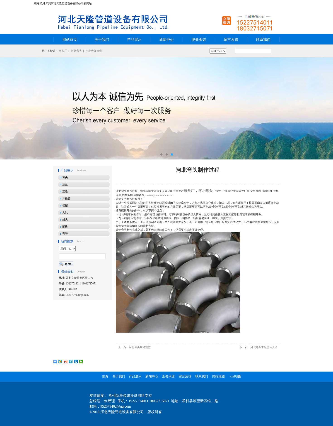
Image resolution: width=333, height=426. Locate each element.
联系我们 (263, 40)
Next (325, 108)
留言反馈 (231, 40)
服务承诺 (198, 40)
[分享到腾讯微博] (71, 361)
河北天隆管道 (94, 50)
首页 (105, 376)
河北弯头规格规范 (140, 347)
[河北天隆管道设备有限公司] (166, 108)
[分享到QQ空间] (60, 361)
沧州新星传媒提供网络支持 (130, 395)
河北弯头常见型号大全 (264, 347)
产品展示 (134, 40)
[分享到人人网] (76, 361)
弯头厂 (63, 50)
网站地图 (218, 376)
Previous (8, 108)
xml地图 (235, 376)
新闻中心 (166, 40)
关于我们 (102, 40)
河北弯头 (76, 50)
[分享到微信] (81, 361)
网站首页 (70, 40)
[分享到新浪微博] (66, 361)
